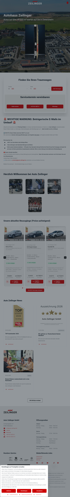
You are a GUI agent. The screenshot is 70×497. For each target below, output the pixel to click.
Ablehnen (8, 490)
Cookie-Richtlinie (14, 494)
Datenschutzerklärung (27, 494)
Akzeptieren (39, 490)
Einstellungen (24, 490)
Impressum (38, 494)
